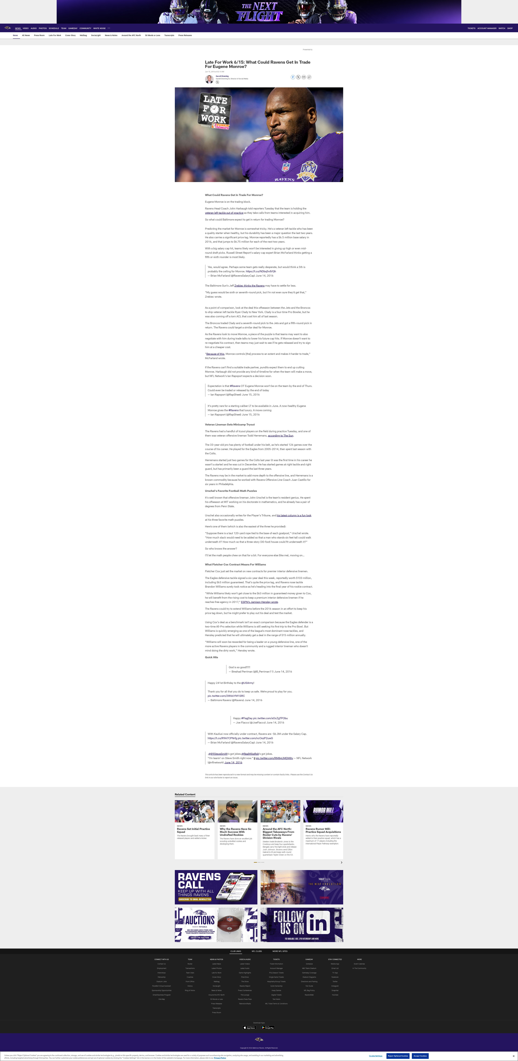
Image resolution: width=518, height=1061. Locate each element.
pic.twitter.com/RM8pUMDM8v (274, 758)
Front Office (190, 981)
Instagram (335, 986)
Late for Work (216, 973)
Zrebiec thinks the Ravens (249, 285)
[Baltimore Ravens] (259, 1040)
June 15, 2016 (251, 394)
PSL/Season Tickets (276, 973)
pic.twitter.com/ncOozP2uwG (255, 738)
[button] (255, 862)
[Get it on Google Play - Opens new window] (268, 1029)
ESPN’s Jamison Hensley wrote (259, 601)
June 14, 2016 (264, 275)
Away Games (276, 990)
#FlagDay (247, 718)
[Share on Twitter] (298, 78)
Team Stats (190, 973)
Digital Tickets (276, 995)
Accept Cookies (420, 1056)
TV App (335, 973)
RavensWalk (309, 995)
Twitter (335, 981)
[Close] (514, 1056)
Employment (161, 968)
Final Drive (245, 977)
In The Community (359, 968)
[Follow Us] (302, 925)
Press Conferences (245, 990)
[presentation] (342, 862)
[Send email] (304, 78)
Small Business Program (162, 995)
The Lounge (245, 995)
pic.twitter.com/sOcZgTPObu (270, 718)
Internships (162, 973)
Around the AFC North (217, 995)
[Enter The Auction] (216, 925)
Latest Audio (244, 968)
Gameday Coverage (309, 973)
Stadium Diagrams (309, 977)
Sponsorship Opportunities (161, 990)
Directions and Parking (309, 981)
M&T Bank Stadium (309, 968)
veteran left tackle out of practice (224, 212)
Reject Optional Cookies (398, 1056)
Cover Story (216, 977)
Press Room (216, 1012)
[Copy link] (309, 77)
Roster (190, 964)
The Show (245, 981)
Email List (335, 968)
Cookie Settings (375, 1056)
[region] (259, 1056)
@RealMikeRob (250, 753)
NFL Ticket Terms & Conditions (276, 1003)
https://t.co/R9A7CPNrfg (222, 738)
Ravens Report (245, 986)
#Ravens (235, 385)
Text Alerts (276, 999)
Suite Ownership (276, 986)
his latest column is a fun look (294, 515)
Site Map (162, 999)
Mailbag (216, 981)
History (190, 986)
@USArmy (247, 682)
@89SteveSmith (218, 753)
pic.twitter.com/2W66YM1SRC (226, 695)
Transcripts (217, 1008)
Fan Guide (309, 986)
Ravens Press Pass (245, 999)
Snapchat (335, 990)
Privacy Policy (220, 1058)
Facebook (335, 977)
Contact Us (162, 964)
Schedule (309, 964)
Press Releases (216, 1003)
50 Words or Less (216, 999)
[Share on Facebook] (293, 78)
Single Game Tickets (276, 977)
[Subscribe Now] (216, 887)
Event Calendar (359, 964)
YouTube (335, 995)
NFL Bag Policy (309, 990)
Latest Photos (217, 968)
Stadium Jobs (161, 981)
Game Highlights (245, 973)
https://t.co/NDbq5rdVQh (261, 271)
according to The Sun (280, 435)
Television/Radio (245, 1003)
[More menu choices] (109, 28)
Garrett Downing (222, 76)
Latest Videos (245, 964)
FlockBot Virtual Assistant (161, 986)
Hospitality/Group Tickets (276, 981)
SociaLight (216, 986)
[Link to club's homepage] (7, 28)
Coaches (190, 977)
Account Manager (276, 968)
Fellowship (162, 977)
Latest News (216, 964)
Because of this (215, 353)
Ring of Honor (190, 990)
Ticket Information (276, 964)
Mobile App (335, 964)
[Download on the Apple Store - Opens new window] (249, 1028)
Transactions (190, 968)
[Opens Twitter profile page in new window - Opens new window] (217, 82)
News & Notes (217, 990)
